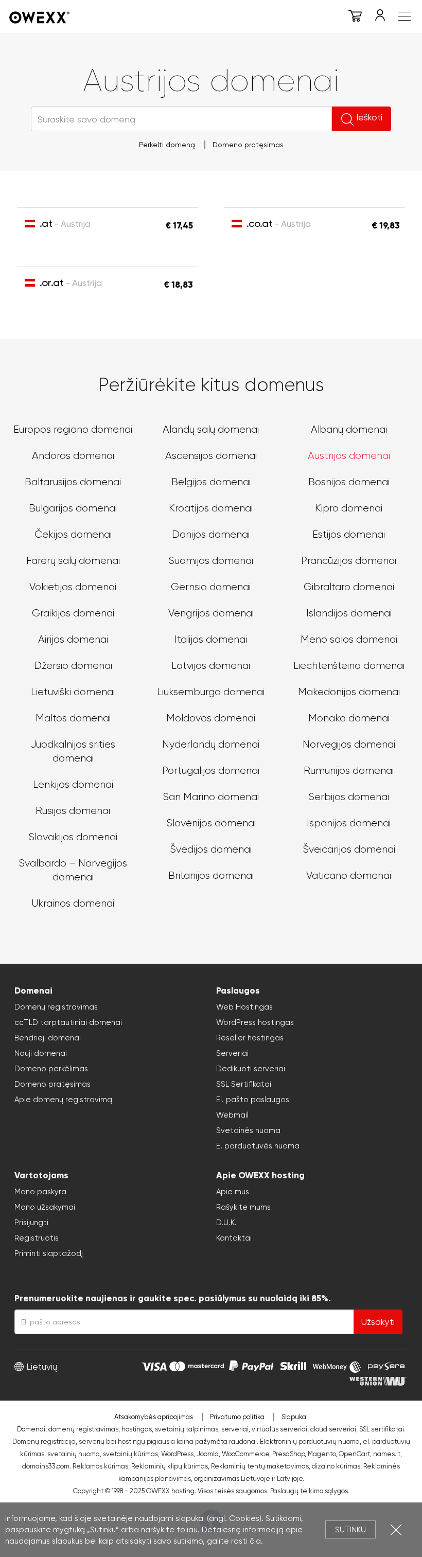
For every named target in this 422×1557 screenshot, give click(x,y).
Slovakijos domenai (72, 837)
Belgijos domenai (211, 482)
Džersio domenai (73, 665)
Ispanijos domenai (349, 823)
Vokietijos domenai (72, 587)
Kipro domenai (348, 508)
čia (255, 1541)
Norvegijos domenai (349, 744)
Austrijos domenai (349, 456)
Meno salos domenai (349, 639)
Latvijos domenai (210, 665)
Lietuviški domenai (73, 692)
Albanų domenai (349, 429)
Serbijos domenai (348, 797)
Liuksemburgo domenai (211, 692)
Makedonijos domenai (349, 692)
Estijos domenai (348, 534)
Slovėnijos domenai (211, 823)
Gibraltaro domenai (349, 587)
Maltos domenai (73, 718)
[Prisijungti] (380, 17)
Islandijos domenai (349, 613)
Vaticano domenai (348, 875)
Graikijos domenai (73, 613)
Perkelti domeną (167, 144)
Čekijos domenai (73, 534)
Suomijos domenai (210, 561)
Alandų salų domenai (211, 429)
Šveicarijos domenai (349, 849)
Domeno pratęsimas (248, 144)
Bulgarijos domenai (73, 508)
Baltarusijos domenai (73, 482)
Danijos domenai (211, 534)
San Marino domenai (211, 797)
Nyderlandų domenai (210, 744)
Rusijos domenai (73, 811)
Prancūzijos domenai (348, 561)
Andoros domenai (73, 456)
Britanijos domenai (211, 875)
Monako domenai (349, 718)
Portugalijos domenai (210, 770)
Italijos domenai (210, 639)
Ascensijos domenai (211, 456)
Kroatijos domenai (211, 508)
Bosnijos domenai (349, 482)
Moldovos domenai (210, 718)
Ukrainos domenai (72, 903)
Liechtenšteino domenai (349, 665)
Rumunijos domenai (349, 770)
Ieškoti (369, 117)
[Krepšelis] (355, 17)
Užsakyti (378, 1322)
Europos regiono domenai (72, 429)
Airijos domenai (73, 639)
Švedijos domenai (211, 849)
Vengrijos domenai (211, 613)
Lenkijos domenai (73, 784)
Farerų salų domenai (73, 561)
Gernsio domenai (211, 587)
